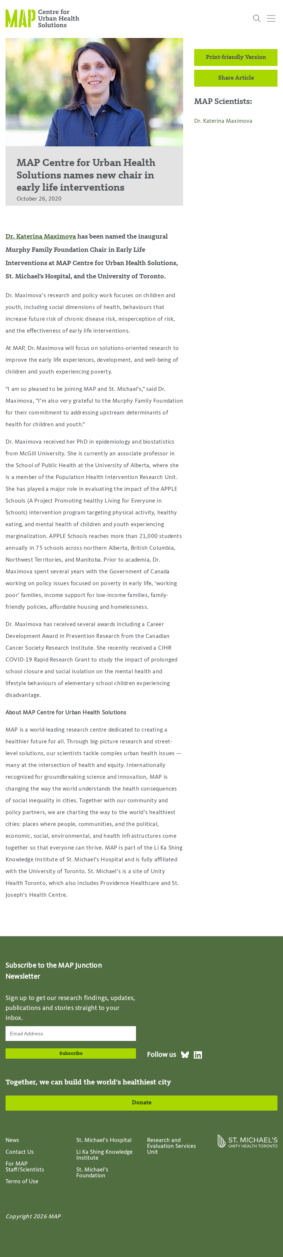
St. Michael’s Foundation (92, 1173)
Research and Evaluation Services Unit (171, 1146)
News (12, 1140)
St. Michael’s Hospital (104, 1140)
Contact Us (20, 1152)
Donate (141, 1103)
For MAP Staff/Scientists (25, 1167)
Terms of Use (22, 1182)
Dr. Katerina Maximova (223, 121)
